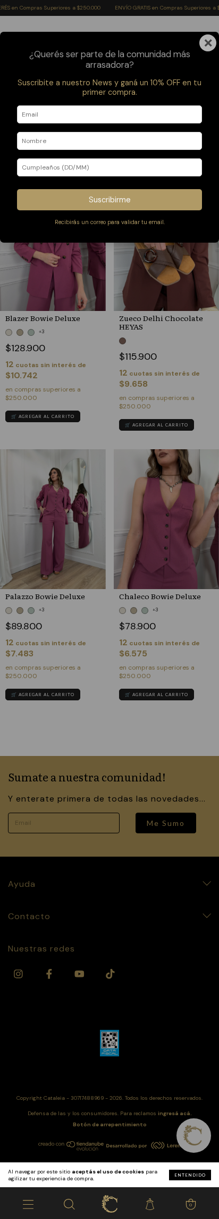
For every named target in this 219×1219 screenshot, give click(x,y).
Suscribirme (110, 199)
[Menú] (28, 1203)
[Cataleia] (109, 1203)
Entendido (190, 1175)
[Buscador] (68, 1203)
